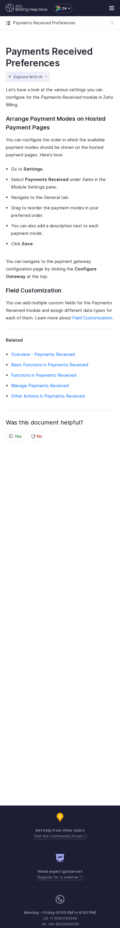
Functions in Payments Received (43, 375)
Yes (17, 436)
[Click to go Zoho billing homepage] (17, 8)
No (38, 436)
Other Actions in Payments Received (48, 396)
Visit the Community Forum (59, 836)
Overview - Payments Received (43, 354)
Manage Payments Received (40, 385)
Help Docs (38, 9)
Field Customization (92, 318)
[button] (60, 8)
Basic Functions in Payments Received (49, 364)
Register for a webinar (59, 877)
